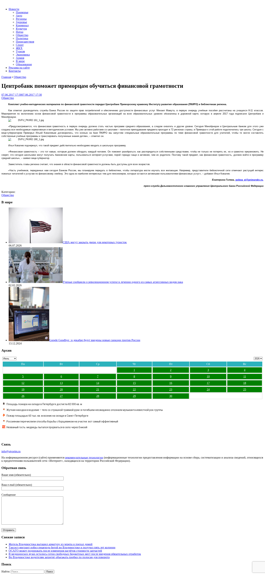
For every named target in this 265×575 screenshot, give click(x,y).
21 (97, 389)
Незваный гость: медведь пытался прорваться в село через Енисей (46, 427)
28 (97, 395)
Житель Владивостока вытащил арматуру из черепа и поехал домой (50, 544)
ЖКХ (19, 48)
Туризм (20, 51)
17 (208, 382)
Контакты (15, 70)
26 (22, 395)
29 (134, 395)
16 (170, 382)
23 (170, 389)
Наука (19, 31)
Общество (22, 35)
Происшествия (25, 41)
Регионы (21, 18)
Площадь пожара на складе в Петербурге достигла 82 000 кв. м (44, 404)
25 (244, 389)
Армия (20, 57)
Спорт (20, 44)
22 (134, 389)
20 (61, 389)
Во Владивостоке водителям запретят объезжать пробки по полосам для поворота (59, 557)
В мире (20, 61)
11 (244, 376)
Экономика (23, 54)
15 (134, 382)
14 (97, 382)
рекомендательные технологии (84, 457)
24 (208, 389)
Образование (24, 64)
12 (22, 382)
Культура (21, 28)
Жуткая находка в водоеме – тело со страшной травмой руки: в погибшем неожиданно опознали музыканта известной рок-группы (84, 409)
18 (244, 382)
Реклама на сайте (19, 67)
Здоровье (21, 22)
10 (208, 376)
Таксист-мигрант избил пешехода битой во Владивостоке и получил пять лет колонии (62, 547)
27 (61, 395)
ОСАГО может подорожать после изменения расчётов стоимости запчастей (55, 550)
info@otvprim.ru (11, 451)
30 (170, 395)
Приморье (22, 12)
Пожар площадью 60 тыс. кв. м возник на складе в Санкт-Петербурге (47, 415)
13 (61, 382)
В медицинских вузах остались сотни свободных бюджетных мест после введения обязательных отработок (75, 553)
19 (22, 389)
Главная (6, 77)
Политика (22, 38)
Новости (14, 9)
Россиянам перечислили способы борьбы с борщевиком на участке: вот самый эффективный (62, 421)
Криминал (22, 25)
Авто (19, 15)
